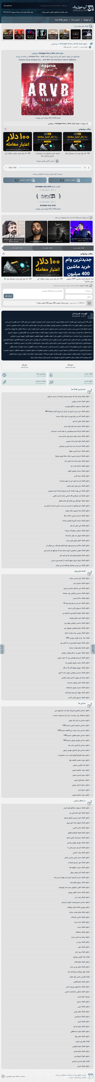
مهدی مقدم (58, 354)
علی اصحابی (66, 340)
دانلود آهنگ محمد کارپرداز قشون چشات (75, 521)
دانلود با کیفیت (68, 180)
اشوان (33, 322)
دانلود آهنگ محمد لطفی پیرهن (78, 892)
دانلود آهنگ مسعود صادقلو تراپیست (77, 406)
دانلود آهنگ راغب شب (81, 897)
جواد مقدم (33, 325)
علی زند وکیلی (57, 340)
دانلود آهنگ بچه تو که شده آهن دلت (76, 461)
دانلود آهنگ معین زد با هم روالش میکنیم (75, 653)
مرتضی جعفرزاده (42, 350)
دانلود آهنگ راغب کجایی (81, 853)
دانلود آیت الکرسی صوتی (81, 765)
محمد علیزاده (23, 347)
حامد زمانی (24, 325)
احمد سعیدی (41, 322)
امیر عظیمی (16, 322)
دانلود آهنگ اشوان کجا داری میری (78, 823)
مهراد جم (30, 354)
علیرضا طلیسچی (8, 340)
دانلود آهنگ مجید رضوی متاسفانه (77, 688)
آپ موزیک (83, 8)
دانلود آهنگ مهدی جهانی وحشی (78, 843)
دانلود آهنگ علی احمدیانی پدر (79, 813)
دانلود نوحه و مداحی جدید (80, 937)
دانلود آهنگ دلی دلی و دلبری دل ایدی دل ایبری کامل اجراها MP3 (67, 411)
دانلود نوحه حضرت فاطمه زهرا (79, 760)
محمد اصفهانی (33, 347)
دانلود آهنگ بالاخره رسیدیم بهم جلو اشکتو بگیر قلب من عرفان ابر (67, 545)
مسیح (12, 350)
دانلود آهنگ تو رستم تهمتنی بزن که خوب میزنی (73, 658)
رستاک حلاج (22, 329)
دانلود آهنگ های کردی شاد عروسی (77, 441)
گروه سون (45, 343)
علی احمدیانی (76, 340)
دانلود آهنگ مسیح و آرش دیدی (78, 608)
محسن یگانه (43, 347)
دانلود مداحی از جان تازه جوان (79, 720)
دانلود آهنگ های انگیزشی (80, 1046)
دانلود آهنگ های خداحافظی (80, 1031)
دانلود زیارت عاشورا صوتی (80, 770)
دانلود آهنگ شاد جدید (81, 922)
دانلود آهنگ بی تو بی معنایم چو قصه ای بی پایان (72, 565)
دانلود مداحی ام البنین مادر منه (78, 745)
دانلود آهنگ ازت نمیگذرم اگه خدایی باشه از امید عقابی (71, 496)
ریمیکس (34, 53)
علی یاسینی (28, 340)
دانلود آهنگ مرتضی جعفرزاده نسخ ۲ (77, 531)
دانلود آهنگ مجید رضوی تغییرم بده (77, 663)
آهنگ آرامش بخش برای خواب (79, 977)
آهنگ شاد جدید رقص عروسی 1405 (77, 638)
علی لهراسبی (37, 340)
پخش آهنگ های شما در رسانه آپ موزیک (22, 12)
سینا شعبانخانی (67, 336)
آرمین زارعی (81, 322)
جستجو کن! (8, 5)
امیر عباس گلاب (25, 322)
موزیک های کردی (83, 997)
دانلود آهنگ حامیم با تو (81, 583)
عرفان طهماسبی (86, 340)
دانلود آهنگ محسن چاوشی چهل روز (77, 623)
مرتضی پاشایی (53, 350)
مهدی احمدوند (86, 354)
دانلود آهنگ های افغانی (81, 982)
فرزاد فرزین (71, 343)
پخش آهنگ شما (61, 19)
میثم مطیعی (13, 354)
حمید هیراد (35, 329)
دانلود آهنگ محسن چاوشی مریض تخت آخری (74, 673)
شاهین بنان (57, 336)
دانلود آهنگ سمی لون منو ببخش (78, 486)
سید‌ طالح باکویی (24, 332)
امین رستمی (87, 325)
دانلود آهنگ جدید (83, 927)
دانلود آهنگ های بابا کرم (81, 421)
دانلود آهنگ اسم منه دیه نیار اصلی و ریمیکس (74, 446)
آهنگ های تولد (17, 248)
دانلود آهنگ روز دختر (82, 952)
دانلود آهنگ (59, 53)
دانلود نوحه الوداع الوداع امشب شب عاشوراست (73, 755)
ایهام (80, 325)
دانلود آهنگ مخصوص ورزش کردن (77, 987)
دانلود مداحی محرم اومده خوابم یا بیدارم (75, 902)
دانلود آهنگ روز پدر (82, 942)
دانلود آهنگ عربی (83, 1007)
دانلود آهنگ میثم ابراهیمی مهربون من (76, 628)
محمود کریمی (63, 350)
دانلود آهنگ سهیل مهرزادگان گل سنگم (76, 668)
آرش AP (88, 322)
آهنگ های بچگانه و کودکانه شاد (78, 972)
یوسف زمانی (38, 357)
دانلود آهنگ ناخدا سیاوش (80, 401)
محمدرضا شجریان (85, 350)
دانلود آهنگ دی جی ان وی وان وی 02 (76, 603)
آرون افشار (73, 322)
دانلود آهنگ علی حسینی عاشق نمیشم (76, 818)
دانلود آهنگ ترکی (83, 947)
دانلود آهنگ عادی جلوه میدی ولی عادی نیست (73, 436)
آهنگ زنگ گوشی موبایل (81, 957)
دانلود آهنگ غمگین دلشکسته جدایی (77, 992)
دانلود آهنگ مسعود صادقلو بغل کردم (76, 808)
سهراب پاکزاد (44, 332)
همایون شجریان (65, 357)
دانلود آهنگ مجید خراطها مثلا (79, 867)
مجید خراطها (9, 343)
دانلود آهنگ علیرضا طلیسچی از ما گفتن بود (74, 643)
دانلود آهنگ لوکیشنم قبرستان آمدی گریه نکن (74, 555)
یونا (32, 357)
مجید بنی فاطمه (19, 343)
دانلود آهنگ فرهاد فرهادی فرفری (78, 833)
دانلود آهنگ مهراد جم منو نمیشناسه (77, 692)
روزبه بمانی (71, 332)
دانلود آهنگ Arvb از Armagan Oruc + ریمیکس (69, 44)
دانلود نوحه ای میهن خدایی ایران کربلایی (75, 678)
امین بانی (8, 322)
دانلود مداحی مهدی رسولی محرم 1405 (76, 740)
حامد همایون (16, 325)
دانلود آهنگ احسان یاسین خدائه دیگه (76, 516)
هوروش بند (55, 357)
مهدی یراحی (38, 354)
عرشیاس (13, 336)
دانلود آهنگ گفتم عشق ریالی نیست (77, 540)
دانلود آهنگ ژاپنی (83, 1021)
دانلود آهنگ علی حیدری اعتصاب (78, 862)
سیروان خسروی (12, 332)
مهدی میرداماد (48, 354)
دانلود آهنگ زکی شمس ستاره (79, 578)
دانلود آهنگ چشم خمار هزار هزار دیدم (76, 426)
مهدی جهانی (76, 354)
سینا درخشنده (77, 336)
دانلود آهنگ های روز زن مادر (79, 967)
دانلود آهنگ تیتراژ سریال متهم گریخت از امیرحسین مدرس (70, 560)
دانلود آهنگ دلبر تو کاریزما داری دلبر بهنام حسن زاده (71, 877)
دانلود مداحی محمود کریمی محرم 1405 (75, 725)
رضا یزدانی (79, 332)
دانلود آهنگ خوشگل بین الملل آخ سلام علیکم (74, 501)
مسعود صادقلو (20, 350)
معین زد (6, 350)
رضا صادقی (87, 332)
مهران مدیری (22, 354)
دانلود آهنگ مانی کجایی (81, 828)
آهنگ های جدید (78, 248)
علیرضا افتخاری (19, 340)
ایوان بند (75, 325)
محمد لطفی (13, 347)
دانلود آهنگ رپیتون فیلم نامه (79, 882)
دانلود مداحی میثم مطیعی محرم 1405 (76, 735)
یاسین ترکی (46, 357)
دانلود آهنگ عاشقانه (82, 932)
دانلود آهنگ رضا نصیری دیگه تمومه (77, 511)
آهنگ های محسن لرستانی (80, 1061)
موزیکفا (70, 366)
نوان (72, 357)
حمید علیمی (44, 329)
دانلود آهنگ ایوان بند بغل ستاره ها (77, 535)
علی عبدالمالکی (46, 340)
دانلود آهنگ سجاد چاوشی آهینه (78, 471)
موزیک (18, 56)
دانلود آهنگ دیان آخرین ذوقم (79, 451)
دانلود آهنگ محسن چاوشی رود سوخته (76, 593)
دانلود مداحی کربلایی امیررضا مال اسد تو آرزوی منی (72, 710)
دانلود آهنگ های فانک (81, 962)
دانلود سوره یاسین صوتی (80, 775)
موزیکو (24, 366)
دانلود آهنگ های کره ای (81, 1026)
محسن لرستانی (53, 347)
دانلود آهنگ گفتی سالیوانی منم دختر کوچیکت (74, 887)
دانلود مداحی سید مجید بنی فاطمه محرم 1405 (73, 730)
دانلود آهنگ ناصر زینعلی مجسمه (78, 683)
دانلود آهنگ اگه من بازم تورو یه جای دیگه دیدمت (72, 416)
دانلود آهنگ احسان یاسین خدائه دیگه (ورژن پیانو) (72, 456)
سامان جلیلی (53, 332)
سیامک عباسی (35, 332)
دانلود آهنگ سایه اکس (81, 476)
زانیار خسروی (63, 332)
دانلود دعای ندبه (83, 790)
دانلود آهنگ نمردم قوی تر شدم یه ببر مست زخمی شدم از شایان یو (66, 506)
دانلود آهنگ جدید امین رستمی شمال (77, 857)
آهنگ (46, 56)
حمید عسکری (53, 329)
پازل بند (40, 325)
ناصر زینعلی (79, 357)
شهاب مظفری (49, 336)
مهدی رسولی (67, 354)
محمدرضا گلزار (73, 350)
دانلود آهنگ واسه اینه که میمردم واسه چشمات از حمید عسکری (68, 396)
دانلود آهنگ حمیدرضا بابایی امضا (78, 838)
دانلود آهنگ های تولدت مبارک (79, 648)
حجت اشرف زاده (86, 329)
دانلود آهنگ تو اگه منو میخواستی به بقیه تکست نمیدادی (70, 431)
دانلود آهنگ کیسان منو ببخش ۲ (78, 848)
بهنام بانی (47, 325)
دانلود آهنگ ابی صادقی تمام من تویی (76, 588)
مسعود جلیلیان (31, 350)
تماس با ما (75, 19)
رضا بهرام (15, 329)
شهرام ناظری (29, 336)
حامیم (8, 325)
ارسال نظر (8, 296)
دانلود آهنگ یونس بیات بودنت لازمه (77, 633)
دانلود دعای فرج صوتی (81, 780)
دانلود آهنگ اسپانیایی (82, 1016)
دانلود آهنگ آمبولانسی (81, 1056)
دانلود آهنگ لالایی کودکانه (80, 917)
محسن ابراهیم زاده (76, 347)
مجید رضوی (87, 347)
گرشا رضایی (52, 343)
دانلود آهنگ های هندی (81, 1051)
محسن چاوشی (64, 347)
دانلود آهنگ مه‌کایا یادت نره (80, 466)
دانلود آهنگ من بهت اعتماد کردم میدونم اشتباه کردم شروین (68, 491)
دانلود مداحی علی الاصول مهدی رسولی (76, 750)
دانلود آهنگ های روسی (81, 1011)
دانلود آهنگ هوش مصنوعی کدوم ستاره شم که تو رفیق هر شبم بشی (66, 550)
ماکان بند (28, 343)
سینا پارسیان (87, 336)
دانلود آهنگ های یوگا (82, 1036)
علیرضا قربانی (87, 343)
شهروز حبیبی (21, 336)
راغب (29, 329)
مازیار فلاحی (36, 343)
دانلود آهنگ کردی (83, 1066)
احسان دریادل (51, 322)
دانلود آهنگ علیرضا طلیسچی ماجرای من (75, 613)
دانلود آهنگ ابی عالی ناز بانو (79, 526)
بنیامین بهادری (55, 325)
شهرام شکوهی (39, 336)
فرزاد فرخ (79, 343)
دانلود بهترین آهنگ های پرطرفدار (78, 907)
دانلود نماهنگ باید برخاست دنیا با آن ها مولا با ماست (71, 715)
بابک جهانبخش (66, 325)
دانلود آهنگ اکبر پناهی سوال (79, 872)
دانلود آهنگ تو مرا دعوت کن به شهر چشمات (74, 481)
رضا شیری (8, 329)
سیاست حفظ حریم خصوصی (15, 1076)
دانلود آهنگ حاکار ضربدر (81, 598)
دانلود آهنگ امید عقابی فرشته (79, 618)
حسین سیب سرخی (73, 329)
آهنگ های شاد (47, 248)
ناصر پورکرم (87, 357)
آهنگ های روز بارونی (82, 1041)
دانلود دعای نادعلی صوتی (80, 785)
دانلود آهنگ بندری (83, 1002)
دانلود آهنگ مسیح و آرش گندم (78, 697)
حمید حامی (62, 329)
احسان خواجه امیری (63, 322)
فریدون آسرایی (61, 343)
